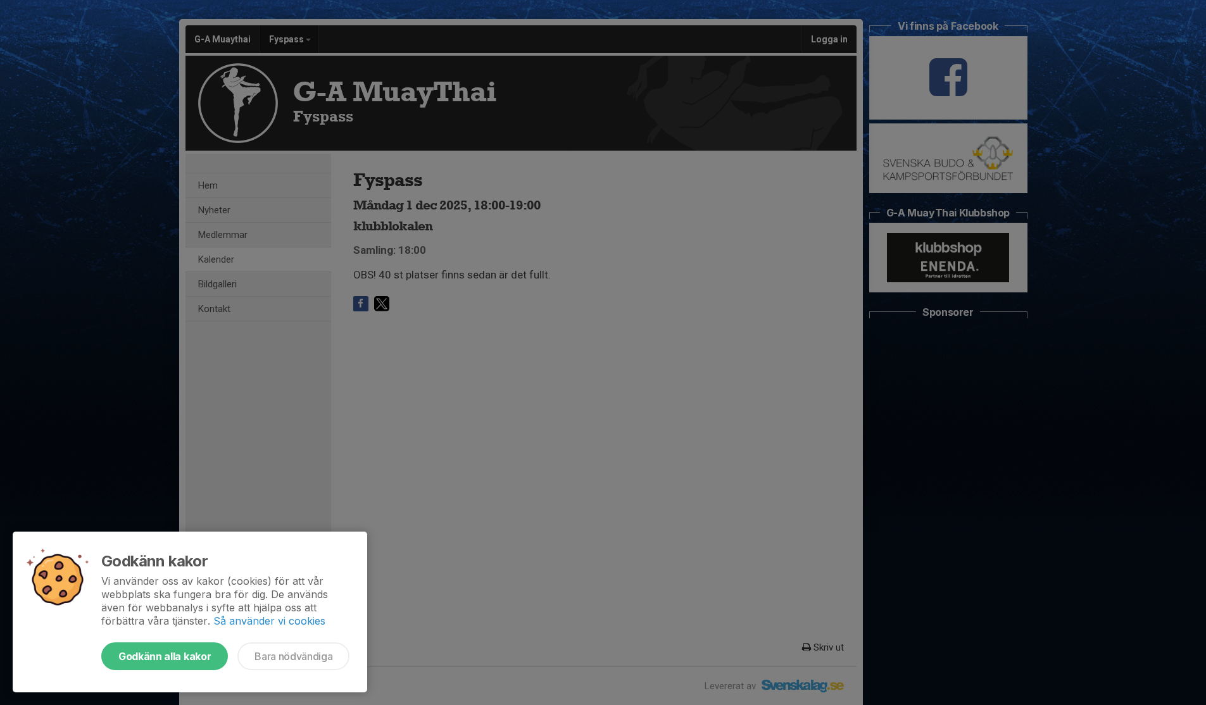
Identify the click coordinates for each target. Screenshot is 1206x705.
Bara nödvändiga (293, 656)
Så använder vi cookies (269, 621)
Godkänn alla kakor (164, 656)
